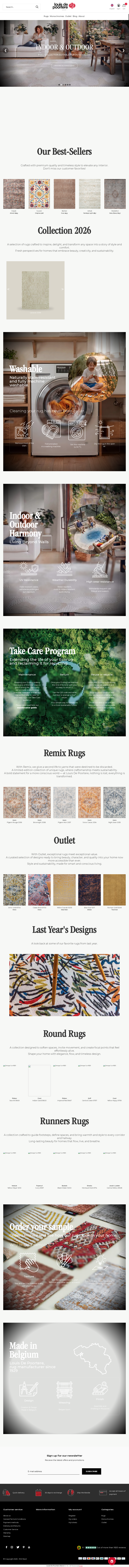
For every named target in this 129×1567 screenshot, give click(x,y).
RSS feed (23, 1559)
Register (72, 1516)
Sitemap (6, 1536)
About (81, 16)
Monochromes (57, 16)
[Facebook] (6, 1547)
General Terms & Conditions (14, 1519)
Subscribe (92, 1471)
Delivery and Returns (11, 1526)
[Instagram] (12, 1547)
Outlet (68, 16)
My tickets (73, 1522)
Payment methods (11, 1522)
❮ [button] (5, 50)
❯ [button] (123, 50)
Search (37, 7)
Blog (75, 16)
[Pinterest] (24, 1547)
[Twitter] (18, 1547)
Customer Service (10, 1529)
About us (6, 1516)
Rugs (46, 16)
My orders (73, 1519)
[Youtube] (29, 1547)
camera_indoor (112, 1561)
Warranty (7, 1533)
